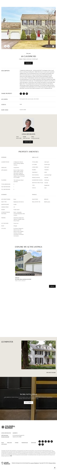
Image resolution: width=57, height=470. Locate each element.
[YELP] (40, 444)
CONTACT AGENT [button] (28, 141)
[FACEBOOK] (40, 441)
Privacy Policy (52, 463)
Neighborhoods (25, 442)
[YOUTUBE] (52, 441)
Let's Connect (4, 444)
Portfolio (16, 442)
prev (5, 46)
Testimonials (33, 442)
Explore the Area (51, 372)
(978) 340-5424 (26, 138)
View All (52, 286)
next (8, 46)
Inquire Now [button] (28, 63)
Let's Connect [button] (28, 402)
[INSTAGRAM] (43, 441)
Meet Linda (9, 442)
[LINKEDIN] (46, 441)
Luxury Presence (34, 463)
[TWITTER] (49, 441)
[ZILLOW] (43, 444)
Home (2, 442)
